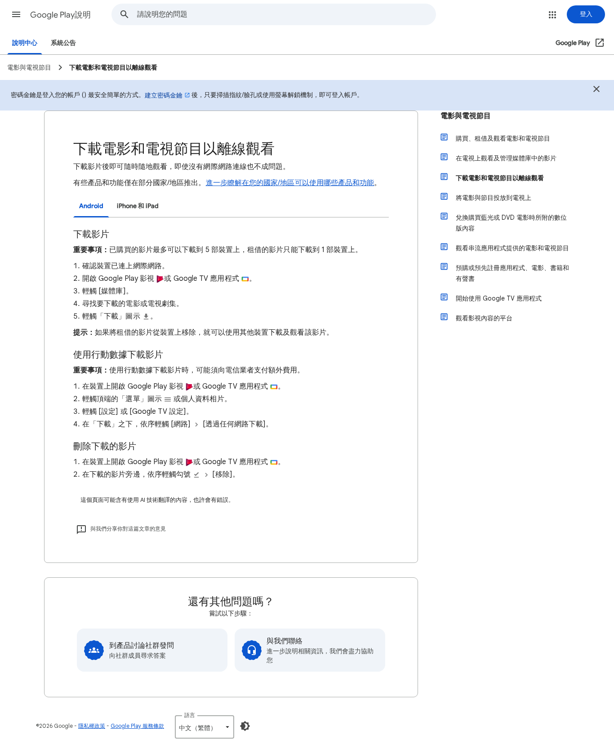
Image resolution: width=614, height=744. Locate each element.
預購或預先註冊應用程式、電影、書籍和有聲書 (512, 273)
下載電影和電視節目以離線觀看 (500, 178)
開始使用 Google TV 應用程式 (499, 298)
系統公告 (63, 43)
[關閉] (596, 90)
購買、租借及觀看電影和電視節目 (503, 138)
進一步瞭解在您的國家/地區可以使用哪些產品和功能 (290, 182)
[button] (16, 14)
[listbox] (204, 727)
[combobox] (286, 14)
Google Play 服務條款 (137, 725)
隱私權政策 (91, 725)
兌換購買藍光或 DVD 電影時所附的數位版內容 (511, 222)
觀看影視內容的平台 (484, 318)
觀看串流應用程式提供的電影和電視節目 (512, 248)
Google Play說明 (60, 15)
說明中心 (24, 43)
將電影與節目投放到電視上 (493, 198)
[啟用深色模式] (245, 726)
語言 (189, 715)
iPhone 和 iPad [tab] (138, 206)
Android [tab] (91, 206)
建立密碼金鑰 (163, 95)
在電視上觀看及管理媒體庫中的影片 (506, 158)
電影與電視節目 (465, 115)
